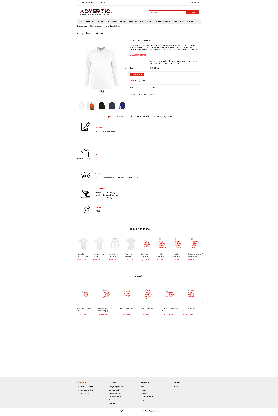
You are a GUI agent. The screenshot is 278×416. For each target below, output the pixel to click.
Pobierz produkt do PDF (141, 81)
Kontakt (190, 21)
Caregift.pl (176, 387)
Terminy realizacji (115, 393)
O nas (143, 387)
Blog (182, 21)
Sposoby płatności (115, 396)
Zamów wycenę (137, 74)
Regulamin (112, 403)
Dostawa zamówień (115, 400)
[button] (113, 382)
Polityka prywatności (116, 387)
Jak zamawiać (114, 390)
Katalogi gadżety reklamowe (166, 21)
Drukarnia (144, 393)
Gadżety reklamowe (147, 396)
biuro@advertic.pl (87, 390)
